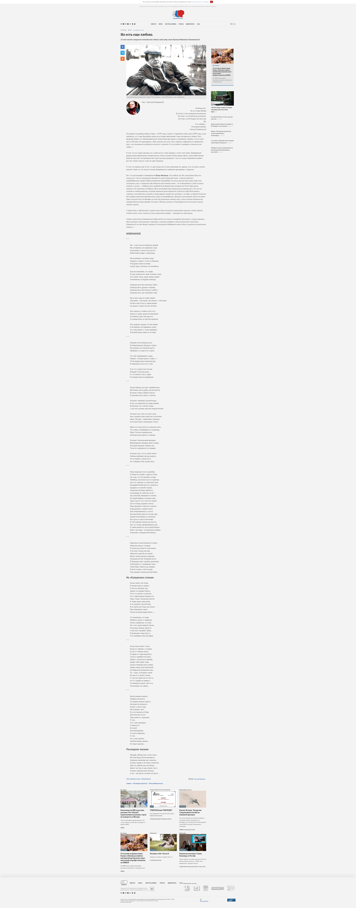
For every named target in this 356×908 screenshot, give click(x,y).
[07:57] (163, 791)
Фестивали (123, 790)
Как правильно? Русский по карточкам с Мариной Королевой (162, 815)
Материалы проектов (140, 783)
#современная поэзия (189, 829)
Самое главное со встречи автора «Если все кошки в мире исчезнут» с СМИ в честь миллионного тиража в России (192, 861)
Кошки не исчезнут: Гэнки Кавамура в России (190, 854)
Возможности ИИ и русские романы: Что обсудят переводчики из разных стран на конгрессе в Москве (133, 813)
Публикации (153, 833)
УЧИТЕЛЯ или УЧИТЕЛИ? (161, 810)
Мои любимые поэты (138, 30)
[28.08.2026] (134, 835)
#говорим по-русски (166, 819)
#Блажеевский (146, 779)
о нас (198, 24)
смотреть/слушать (170, 24)
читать (161, 24)
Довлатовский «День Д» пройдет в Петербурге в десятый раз (222, 125)
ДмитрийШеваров (199, 779)
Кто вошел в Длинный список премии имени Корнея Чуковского (222, 142)
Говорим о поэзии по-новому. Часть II (161, 857)
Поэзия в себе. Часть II (159, 853)
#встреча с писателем (199, 866)
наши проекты (190, 24)
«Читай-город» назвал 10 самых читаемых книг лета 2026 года (221, 110)
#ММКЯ (122, 827)
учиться (181, 24)
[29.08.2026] (192, 791)
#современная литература (186, 866)
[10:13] (134, 791)
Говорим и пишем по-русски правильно (160, 790)
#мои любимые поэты (133, 779)
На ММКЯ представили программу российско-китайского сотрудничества (133, 867)
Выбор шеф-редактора (185, 790)
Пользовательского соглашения (200, 2)
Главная (128, 783)
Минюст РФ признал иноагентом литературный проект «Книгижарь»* (221, 133)
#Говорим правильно (155, 819)
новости (153, 24)
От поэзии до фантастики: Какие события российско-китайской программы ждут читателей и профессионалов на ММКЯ (133, 858)
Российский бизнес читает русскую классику (222, 118)
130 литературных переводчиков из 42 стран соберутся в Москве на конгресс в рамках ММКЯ (133, 822)
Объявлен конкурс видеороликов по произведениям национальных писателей (222, 150)
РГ (163, 102)
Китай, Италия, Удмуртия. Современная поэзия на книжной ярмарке (190, 812)
